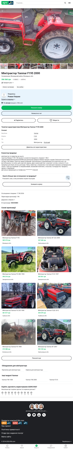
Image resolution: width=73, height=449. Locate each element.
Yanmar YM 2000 (31, 380)
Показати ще (36, 358)
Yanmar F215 (53, 380)
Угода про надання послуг (12, 433)
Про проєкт (6, 426)
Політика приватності (10, 429)
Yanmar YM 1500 (7, 380)
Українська (66, 441)
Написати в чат (36, 113)
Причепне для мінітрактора (11, 370)
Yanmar (36, 133)
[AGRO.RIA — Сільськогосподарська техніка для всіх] (8, 3)
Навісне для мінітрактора (34, 370)
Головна (7, 447)
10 (31, 394)
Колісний (47, 142)
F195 (35, 136)
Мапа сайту (6, 437)
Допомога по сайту (36, 411)
